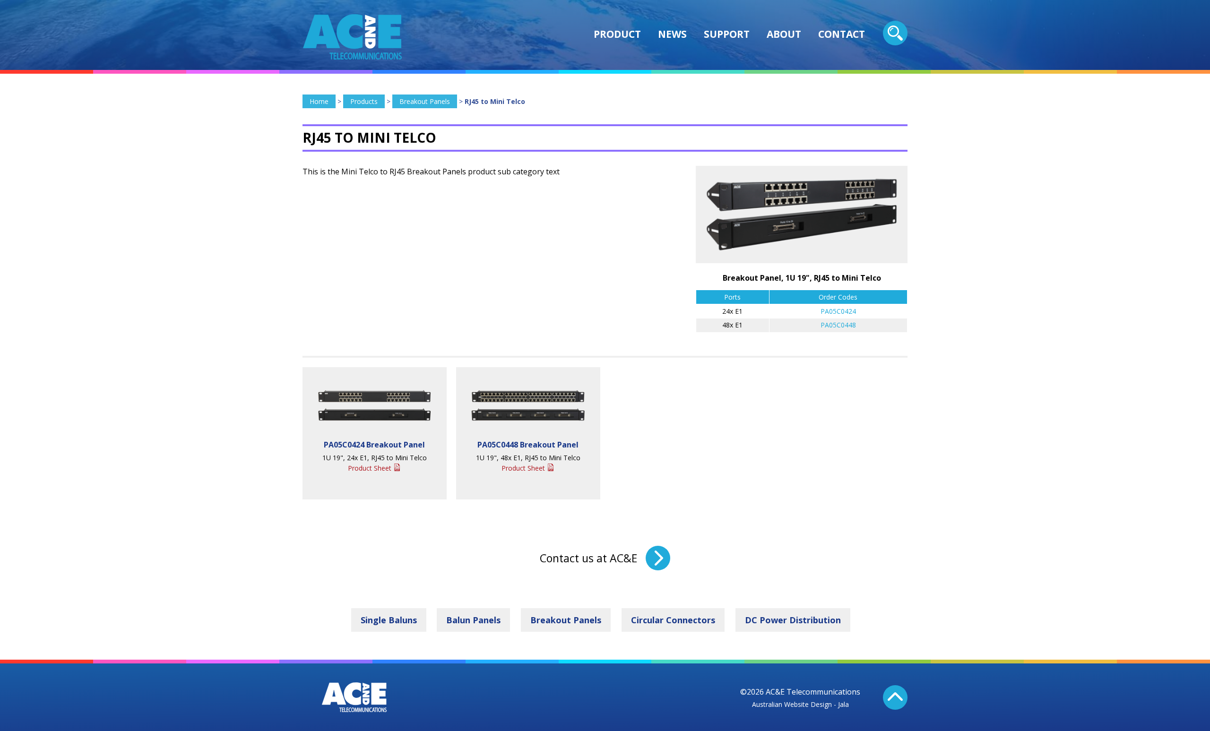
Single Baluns (389, 620)
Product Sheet (369, 468)
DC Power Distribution (793, 620)
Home (319, 101)
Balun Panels (473, 620)
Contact (841, 34)
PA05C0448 (838, 324)
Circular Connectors (673, 620)
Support (727, 34)
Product (617, 34)
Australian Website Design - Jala (800, 704)
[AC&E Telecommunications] (352, 37)
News (672, 34)
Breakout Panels (424, 101)
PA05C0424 (838, 311)
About (784, 34)
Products (364, 101)
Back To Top (895, 697)
